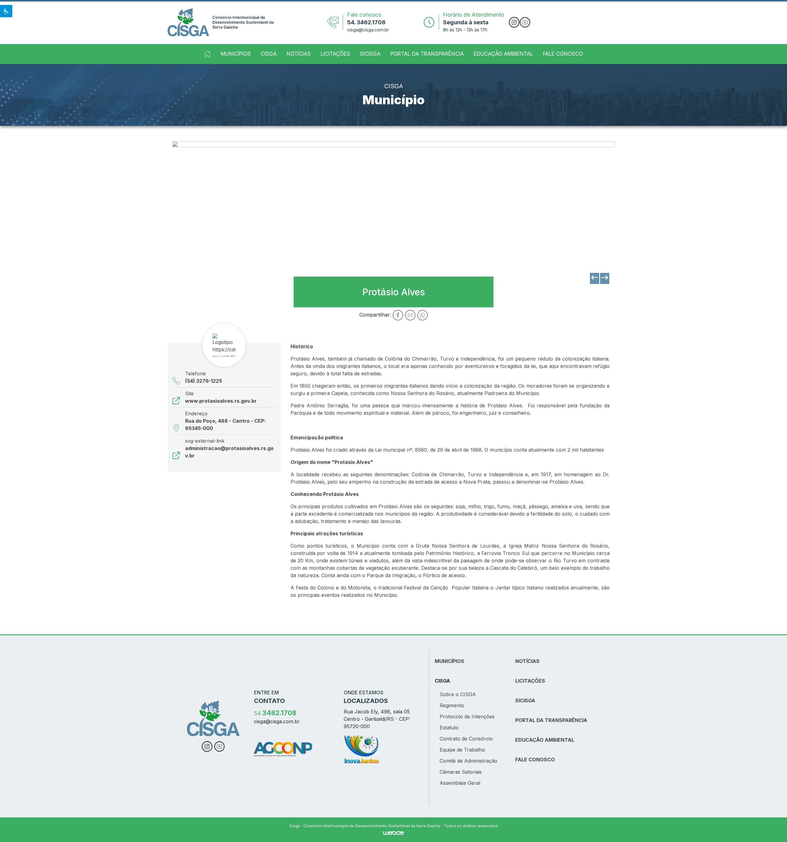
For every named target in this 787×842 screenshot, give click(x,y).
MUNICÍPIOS (449, 661)
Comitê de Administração (468, 761)
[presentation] (594, 278)
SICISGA (370, 54)
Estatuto (449, 727)
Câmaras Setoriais (461, 772)
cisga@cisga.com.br (368, 29)
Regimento (452, 705)
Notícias (299, 54)
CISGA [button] (269, 54)
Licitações (335, 54)
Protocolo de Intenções (467, 716)
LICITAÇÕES (530, 681)
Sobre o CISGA (458, 694)
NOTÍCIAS (527, 661)
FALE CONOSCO (535, 759)
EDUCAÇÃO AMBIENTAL (544, 740)
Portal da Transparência (427, 54)
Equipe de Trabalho (462, 750)
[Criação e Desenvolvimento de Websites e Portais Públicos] (393, 832)
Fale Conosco (563, 54)
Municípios (236, 54)
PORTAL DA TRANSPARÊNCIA (551, 720)
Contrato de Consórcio (466, 739)
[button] (6, 11)
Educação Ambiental (503, 54)
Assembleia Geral (460, 783)
